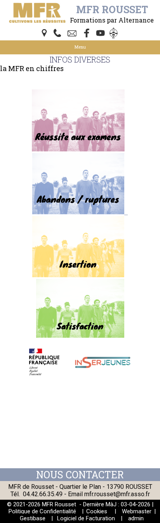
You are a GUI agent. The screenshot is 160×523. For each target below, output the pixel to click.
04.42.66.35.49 (43, 494)
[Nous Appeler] (59, 33)
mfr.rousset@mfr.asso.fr (117, 494)
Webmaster (136, 511)
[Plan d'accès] (45, 33)
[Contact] (73, 33)
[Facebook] (87, 33)
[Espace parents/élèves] (115, 33)
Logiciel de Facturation (86, 518)
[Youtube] (101, 33)
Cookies (96, 511)
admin (136, 518)
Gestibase (32, 518)
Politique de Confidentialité (42, 511)
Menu (80, 47)
